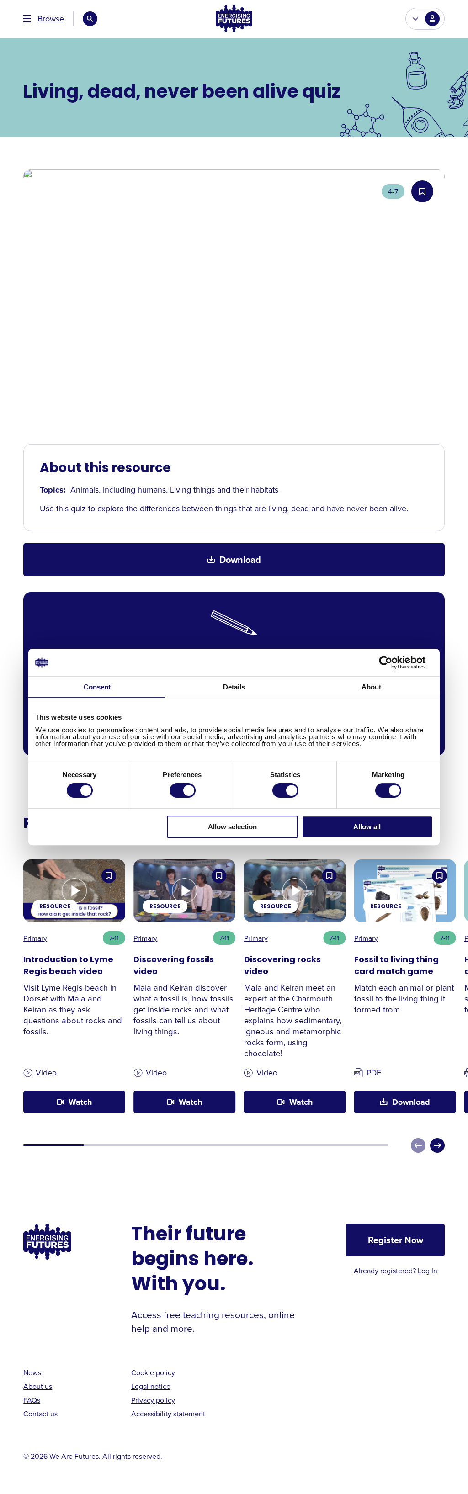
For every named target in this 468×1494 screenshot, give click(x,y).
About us (37, 1386)
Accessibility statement (168, 1414)
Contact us (40, 1414)
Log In (427, 1271)
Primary (35, 938)
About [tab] (371, 687)
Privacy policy (153, 1400)
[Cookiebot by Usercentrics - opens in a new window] (393, 662)
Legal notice (150, 1386)
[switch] (183, 790)
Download (240, 559)
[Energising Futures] (234, 19)
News (32, 1372)
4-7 (393, 191)
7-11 (114, 938)
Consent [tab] (97, 687)
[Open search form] (90, 18)
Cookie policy (153, 1372)
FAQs (31, 1400)
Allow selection (232, 827)
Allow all (367, 827)
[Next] (437, 1145)
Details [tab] (234, 687)
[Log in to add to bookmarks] (422, 191)
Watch (80, 1102)
